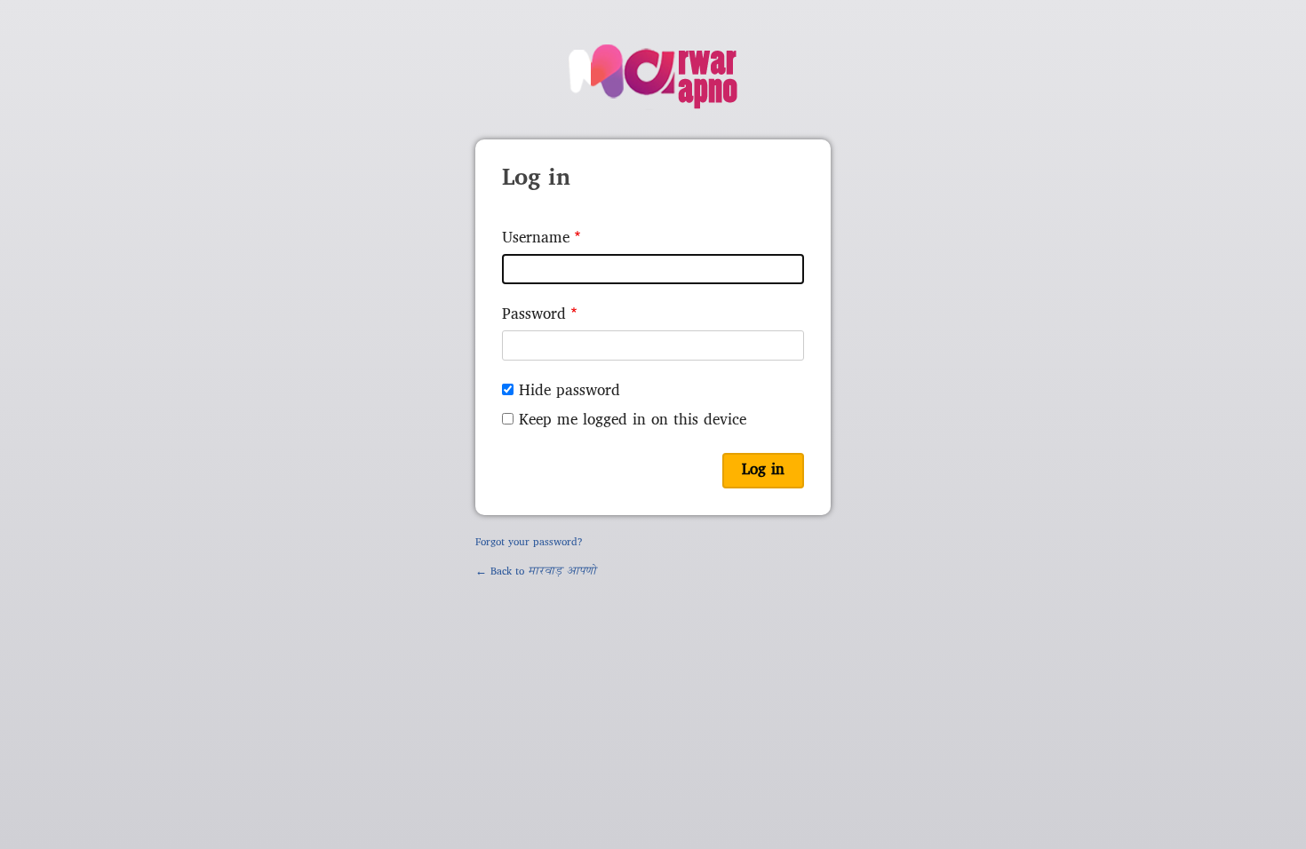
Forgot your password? (529, 543)
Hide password (569, 391)
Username (535, 238)
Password (534, 315)
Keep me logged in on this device (632, 420)
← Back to (535, 572)
